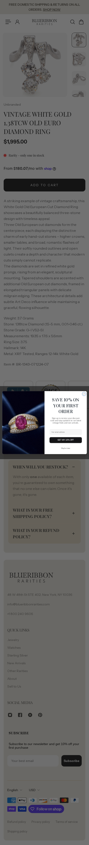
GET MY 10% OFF (66, 440)
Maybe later (65, 448)
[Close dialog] (84, 394)
